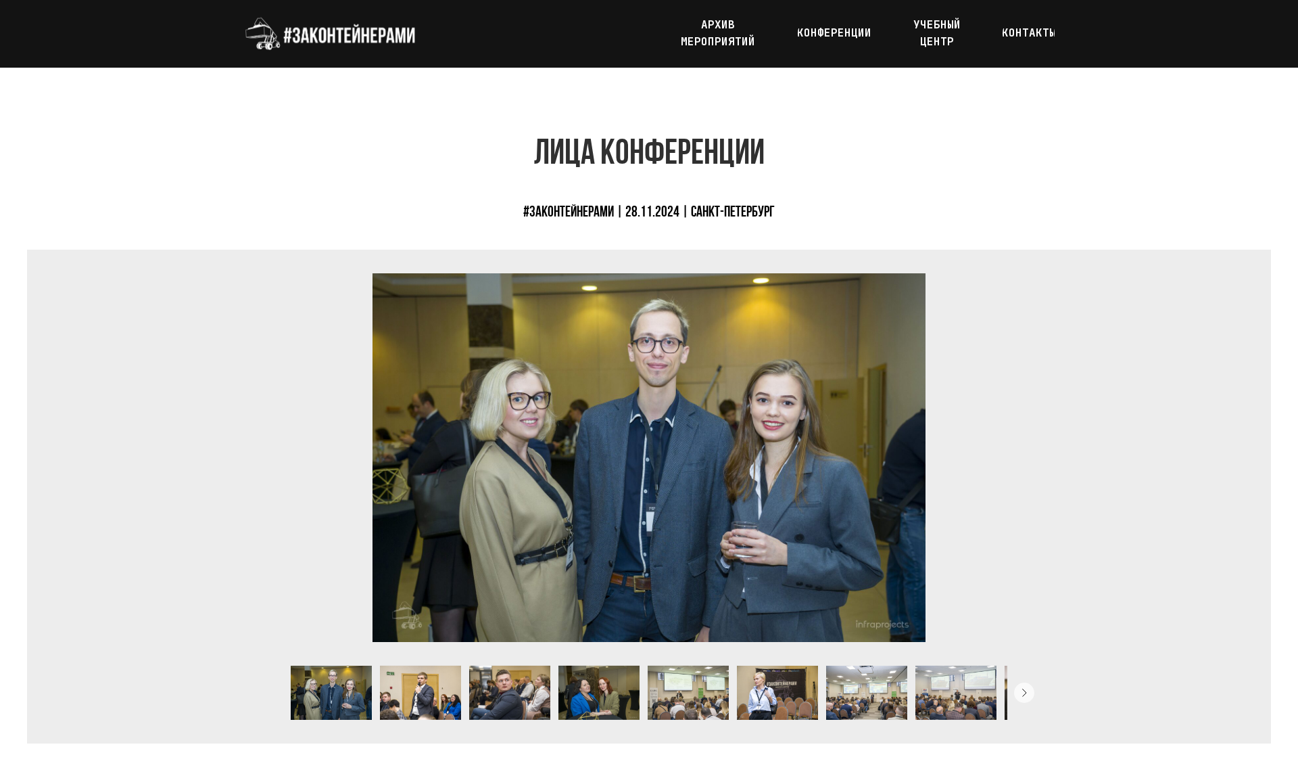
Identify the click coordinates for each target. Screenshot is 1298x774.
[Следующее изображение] (1024, 693)
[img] (329, 34)
